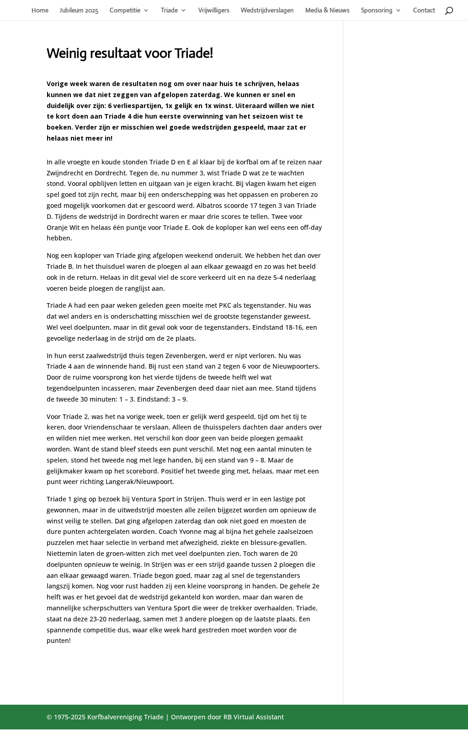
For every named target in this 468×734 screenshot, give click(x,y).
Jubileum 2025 (79, 10)
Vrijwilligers (213, 10)
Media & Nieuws (327, 10)
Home (40, 10)
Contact (424, 10)
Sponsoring (377, 10)
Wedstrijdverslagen (267, 10)
